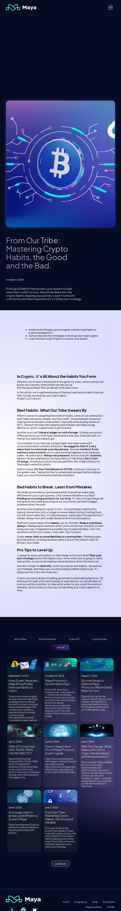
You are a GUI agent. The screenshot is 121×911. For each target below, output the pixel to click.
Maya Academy (94, 907)
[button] (110, 7)
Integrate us (80, 902)
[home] (21, 7)
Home (66, 902)
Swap (95, 902)
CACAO (111, 907)
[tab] (20, 639)
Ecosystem (109, 902)
